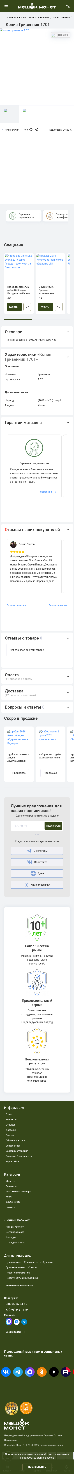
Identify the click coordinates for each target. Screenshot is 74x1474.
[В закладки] (27, 307)
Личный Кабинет (15, 1226)
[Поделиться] (35, 129)
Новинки (10, 1207)
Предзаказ (19, 773)
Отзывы (10, 1124)
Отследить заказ (15, 1242)
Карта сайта (12, 1161)
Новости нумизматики (18, 1272)
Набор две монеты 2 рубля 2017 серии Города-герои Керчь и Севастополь (18, 290)
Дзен (41, 873)
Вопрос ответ (13, 1145)
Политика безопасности (19, 1156)
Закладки (11, 1237)
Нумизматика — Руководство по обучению (29, 1262)
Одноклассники (40, 884)
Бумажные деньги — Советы (21, 1267)
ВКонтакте (40, 862)
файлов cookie (45, 1457)
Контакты (11, 1119)
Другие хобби (13, 1202)
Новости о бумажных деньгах (22, 1278)
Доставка (11, 1130)
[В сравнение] (27, 129)
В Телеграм (41, 850)
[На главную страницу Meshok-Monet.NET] (37, 6)
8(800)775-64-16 (16, 1304)
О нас (9, 1114)
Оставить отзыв (16, 605)
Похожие (63, 35)
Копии (9, 1196)
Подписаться (53, 825)
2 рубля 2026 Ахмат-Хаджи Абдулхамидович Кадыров (18, 758)
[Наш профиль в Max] (9, 1323)
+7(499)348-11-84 (17, 1309)
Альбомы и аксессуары (18, 1191)
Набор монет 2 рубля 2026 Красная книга (50, 756)
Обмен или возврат (16, 1140)
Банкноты (11, 1186)
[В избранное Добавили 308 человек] (31, 129)
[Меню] (6, 6)
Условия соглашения (17, 1151)
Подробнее (45, 491)
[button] (37, 332)
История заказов (15, 1232)
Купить (13, 306)
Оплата (10, 1135)
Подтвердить (37, 1466)
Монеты (10, 1181)
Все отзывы (56, 605)
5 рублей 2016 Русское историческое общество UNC (46, 290)
